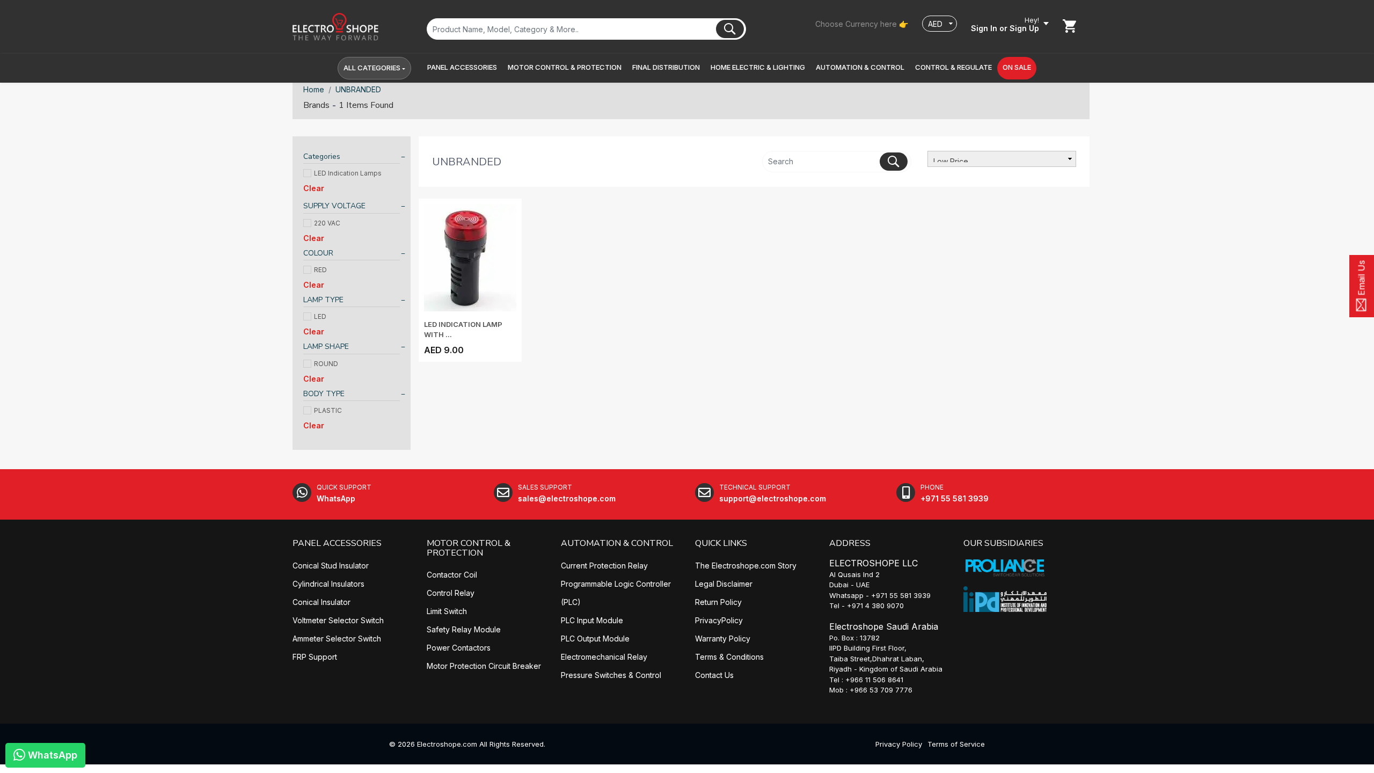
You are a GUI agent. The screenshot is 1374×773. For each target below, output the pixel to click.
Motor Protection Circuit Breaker (484, 665)
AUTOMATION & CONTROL (617, 543)
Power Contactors (459, 647)
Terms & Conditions (729, 656)
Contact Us (714, 675)
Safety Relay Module (464, 629)
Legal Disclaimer (723, 583)
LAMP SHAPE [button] (326, 346)
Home (313, 89)
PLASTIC (328, 410)
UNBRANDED (358, 89)
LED (320, 316)
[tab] (351, 158)
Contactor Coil (452, 574)
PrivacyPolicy (719, 620)
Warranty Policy (722, 638)
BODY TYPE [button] (324, 394)
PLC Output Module (595, 638)
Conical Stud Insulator (331, 565)
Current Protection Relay (604, 565)
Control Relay (450, 592)
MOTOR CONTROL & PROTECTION (468, 548)
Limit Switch (447, 611)
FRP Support (315, 656)
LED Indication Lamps (348, 173)
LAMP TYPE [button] (323, 300)
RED (320, 270)
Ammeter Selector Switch (337, 638)
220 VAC (327, 223)
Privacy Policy (898, 744)
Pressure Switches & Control (611, 675)
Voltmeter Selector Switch (338, 620)
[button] (462, 67)
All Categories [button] (372, 67)
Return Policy (718, 602)
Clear (313, 188)
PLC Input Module (592, 620)
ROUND (326, 364)
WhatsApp (51, 755)
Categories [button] (321, 156)
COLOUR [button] (318, 253)
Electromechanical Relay (604, 656)
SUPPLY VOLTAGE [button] (334, 206)
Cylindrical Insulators (328, 583)
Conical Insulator (321, 602)
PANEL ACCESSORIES (337, 543)
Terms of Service (956, 744)
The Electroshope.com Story (745, 565)
